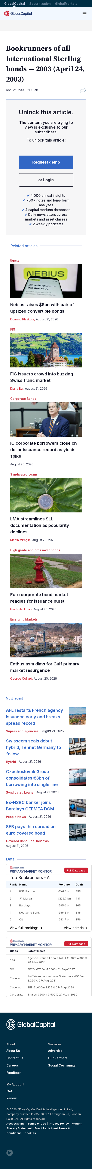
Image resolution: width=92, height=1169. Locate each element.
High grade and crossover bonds (35, 550)
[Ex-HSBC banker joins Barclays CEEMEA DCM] (77, 808)
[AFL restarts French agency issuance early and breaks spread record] (77, 716)
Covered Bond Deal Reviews (27, 841)
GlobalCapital (14, 3)
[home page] (18, 13)
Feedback (13, 1072)
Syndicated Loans (24, 474)
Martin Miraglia (20, 540)
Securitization (40, 3)
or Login (46, 180)
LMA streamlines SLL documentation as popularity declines (39, 525)
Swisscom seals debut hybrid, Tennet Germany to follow (33, 747)
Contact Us (14, 1058)
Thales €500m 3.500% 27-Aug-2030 (52, 994)
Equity (14, 260)
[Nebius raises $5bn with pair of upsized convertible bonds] (46, 281)
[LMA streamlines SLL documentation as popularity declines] (46, 495)
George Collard (21, 678)
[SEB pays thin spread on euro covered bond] (77, 832)
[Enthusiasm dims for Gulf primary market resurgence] (46, 640)
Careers (12, 1065)
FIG (12, 329)
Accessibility (15, 1123)
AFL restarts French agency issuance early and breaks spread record (34, 717)
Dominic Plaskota (22, 319)
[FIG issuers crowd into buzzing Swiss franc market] (46, 350)
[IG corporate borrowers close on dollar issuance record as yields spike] (46, 419)
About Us (13, 1050)
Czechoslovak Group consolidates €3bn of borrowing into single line (32, 778)
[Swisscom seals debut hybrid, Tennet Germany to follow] (77, 746)
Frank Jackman (21, 609)
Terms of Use (36, 1123)
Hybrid (11, 762)
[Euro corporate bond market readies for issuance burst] (46, 571)
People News (16, 817)
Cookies (30, 1133)
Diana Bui (16, 388)
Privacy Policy (59, 1123)
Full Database (76, 870)
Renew (11, 1098)
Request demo (46, 162)
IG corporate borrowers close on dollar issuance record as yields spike (43, 450)
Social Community (62, 1065)
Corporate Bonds (23, 398)
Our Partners (58, 1058)
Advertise (55, 1050)
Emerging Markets (24, 619)
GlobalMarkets (66, 3)
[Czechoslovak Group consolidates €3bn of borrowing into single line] (77, 777)
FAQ (9, 1090)
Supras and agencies (22, 731)
